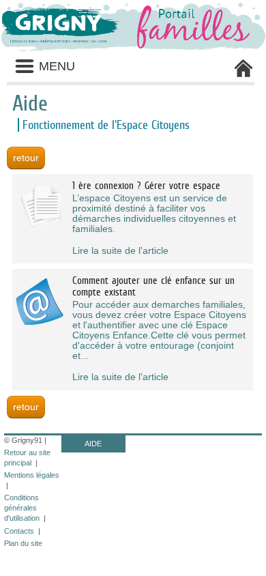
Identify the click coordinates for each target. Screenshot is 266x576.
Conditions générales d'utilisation (22, 507)
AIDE (93, 444)
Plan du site (23, 543)
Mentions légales (31, 475)
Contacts (19, 531)
